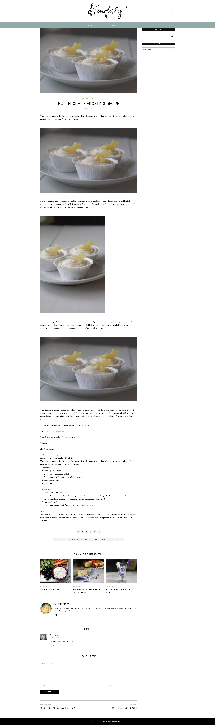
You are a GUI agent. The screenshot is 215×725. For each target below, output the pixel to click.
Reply (52, 645)
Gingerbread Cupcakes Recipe (56, 431)
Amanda (54, 635)
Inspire (114, 25)
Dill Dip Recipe (50, 589)
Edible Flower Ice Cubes (118, 591)
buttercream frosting (77, 540)
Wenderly (62, 604)
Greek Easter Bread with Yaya (87, 591)
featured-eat (107, 540)
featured (94, 540)
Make (103, 25)
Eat (124, 25)
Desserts (86, 98)
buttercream (59, 540)
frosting (119, 540)
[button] (172, 36)
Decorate (92, 25)
